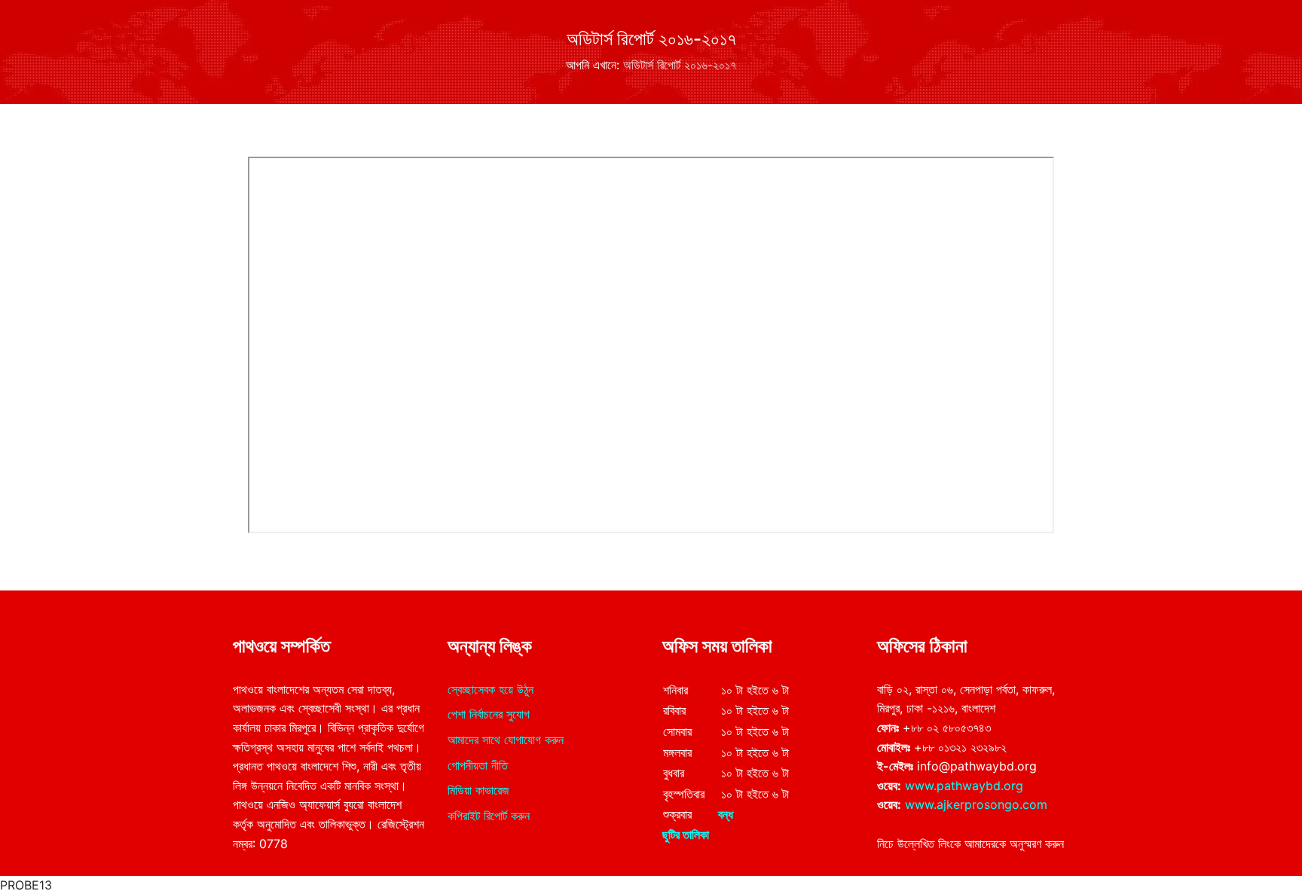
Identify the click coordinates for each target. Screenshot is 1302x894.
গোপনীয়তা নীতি (478, 765)
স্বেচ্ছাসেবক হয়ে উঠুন (490, 689)
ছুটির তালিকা (685, 834)
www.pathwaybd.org (964, 785)
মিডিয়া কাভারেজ (478, 790)
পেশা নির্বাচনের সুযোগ (489, 714)
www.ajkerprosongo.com (976, 804)
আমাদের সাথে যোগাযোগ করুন (506, 739)
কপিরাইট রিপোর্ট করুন (489, 815)
